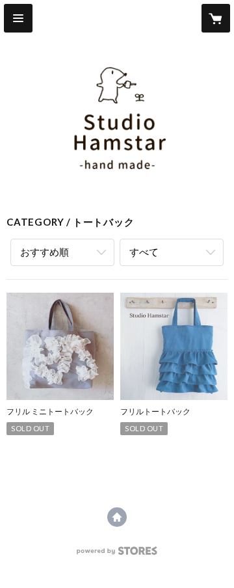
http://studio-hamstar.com (117, 517)
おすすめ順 (44, 252)
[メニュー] (18, 18)
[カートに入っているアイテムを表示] (216, 18)
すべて (144, 252)
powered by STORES (117, 554)
